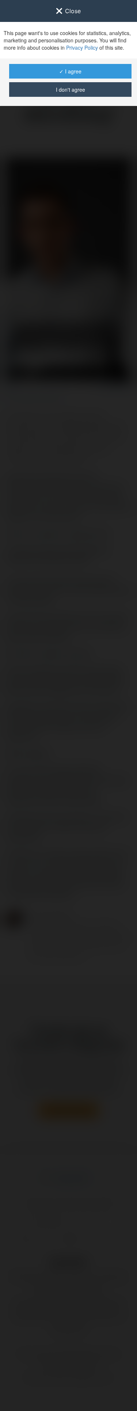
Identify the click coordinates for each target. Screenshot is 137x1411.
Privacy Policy (82, 47)
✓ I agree (70, 71)
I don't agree (70, 89)
